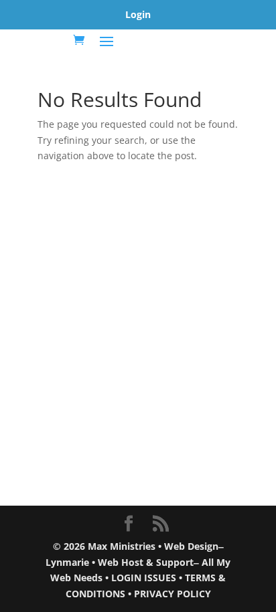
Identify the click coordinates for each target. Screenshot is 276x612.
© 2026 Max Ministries (104, 546)
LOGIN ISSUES (143, 577)
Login (138, 14)
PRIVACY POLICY (172, 593)
